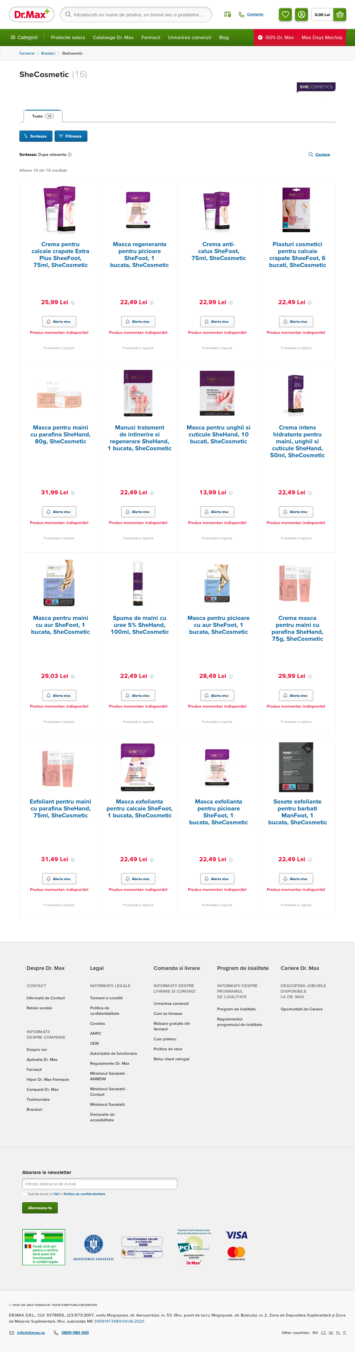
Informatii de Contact (46, 997)
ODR (94, 1043)
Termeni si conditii (106, 997)
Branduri (34, 1109)
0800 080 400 (75, 1332)
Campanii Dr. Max (43, 1089)
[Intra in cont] (301, 14)
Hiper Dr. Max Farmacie (48, 1079)
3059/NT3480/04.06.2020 (119, 1321)
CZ (323, 1332)
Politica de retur (168, 1048)
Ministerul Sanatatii (107, 1104)
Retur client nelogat (171, 1058)
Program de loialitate (236, 1009)
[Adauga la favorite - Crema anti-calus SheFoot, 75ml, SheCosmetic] (250, 185)
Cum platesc (165, 1038)
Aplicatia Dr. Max (42, 1059)
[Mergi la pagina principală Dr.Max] (31, 14)
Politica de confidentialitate (84, 1194)
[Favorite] (285, 14)
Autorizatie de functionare (113, 1053)
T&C (56, 1194)
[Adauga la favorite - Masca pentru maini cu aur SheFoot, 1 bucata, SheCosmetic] (92, 559)
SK (331, 1332)
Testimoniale (38, 1099)
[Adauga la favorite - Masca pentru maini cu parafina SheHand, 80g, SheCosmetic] (92, 369)
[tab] (43, 116)
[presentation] (59, 210)
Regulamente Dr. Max (109, 1063)
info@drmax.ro (31, 1332)
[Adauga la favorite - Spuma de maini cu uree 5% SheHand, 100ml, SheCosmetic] (171, 559)
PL (338, 1332)
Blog (224, 37)
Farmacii (150, 37)
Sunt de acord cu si (66, 1194)
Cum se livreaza (168, 1013)
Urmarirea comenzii (189, 37)
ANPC (95, 1033)
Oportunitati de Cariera (302, 1009)
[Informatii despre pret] (72, 302)
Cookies (97, 1023)
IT (344, 1332)
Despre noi (37, 1049)
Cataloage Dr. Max (113, 37)
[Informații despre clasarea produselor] (70, 154)
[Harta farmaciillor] (227, 14)
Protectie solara (68, 37)
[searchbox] (136, 14)
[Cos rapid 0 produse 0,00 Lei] (339, 14)
